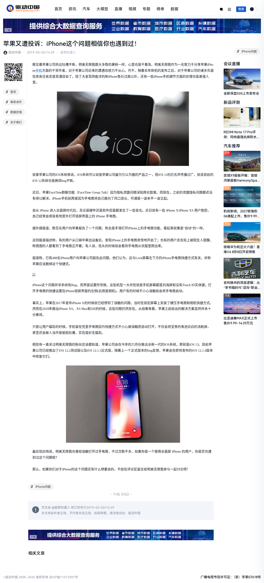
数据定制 (13, 112)
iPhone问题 (247, 51)
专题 (146, 9)
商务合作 (13, 102)
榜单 (160, 9)
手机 (38, 71)
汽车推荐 (232, 146)
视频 (132, 9)
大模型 (102, 9)
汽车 (86, 9)
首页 (58, 9)
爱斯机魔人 (68, 52)
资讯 (72, 9)
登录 (241, 9)
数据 (174, 9)
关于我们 (13, 122)
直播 (118, 9)
